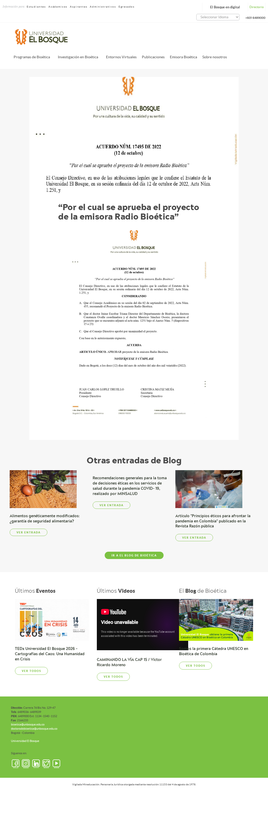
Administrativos (103, 6)
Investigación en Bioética (78, 57)
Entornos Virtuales (121, 57)
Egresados (127, 6)
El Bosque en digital (225, 7)
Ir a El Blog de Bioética (134, 555)
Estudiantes (36, 6)
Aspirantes (78, 6)
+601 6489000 (255, 17)
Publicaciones (153, 57)
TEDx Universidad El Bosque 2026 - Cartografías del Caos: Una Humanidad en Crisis (50, 654)
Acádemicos (57, 6)
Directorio (256, 7)
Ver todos (31, 670)
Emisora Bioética (183, 57)
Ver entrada (28, 532)
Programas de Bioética (32, 57)
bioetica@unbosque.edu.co (27, 724)
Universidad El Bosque (25, 740)
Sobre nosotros (214, 57)
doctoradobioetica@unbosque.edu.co (34, 728)
